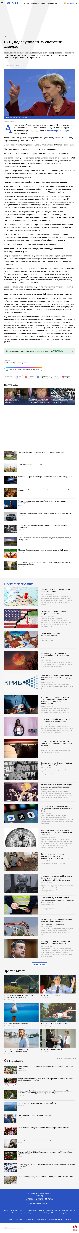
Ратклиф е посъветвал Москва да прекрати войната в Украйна (55, 942)
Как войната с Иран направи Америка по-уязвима (53, 612)
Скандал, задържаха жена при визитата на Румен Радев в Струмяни (45, 477)
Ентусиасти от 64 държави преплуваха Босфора (37, 1103)
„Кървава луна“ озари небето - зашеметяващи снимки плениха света (55, 655)
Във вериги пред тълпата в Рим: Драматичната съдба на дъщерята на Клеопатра (57, 832)
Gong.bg (22, 1210)
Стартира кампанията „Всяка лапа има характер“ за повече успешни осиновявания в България (45, 1079)
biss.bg (20, 505)
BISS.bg (72, 1210)
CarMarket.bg (63, 1210)
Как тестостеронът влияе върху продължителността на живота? (16, 1050)
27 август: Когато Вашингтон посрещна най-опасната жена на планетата (42, 526)
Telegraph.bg (63, 1213)
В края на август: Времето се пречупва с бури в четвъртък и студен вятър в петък (44, 539)
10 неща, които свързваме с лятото (54, 1023)
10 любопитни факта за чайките (16, 1023)
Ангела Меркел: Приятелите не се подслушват (12, 401)
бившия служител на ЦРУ (58, 130)
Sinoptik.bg (27, 1213)
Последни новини (18, 584)
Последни (25, 3)
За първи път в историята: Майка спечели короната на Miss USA (43, 1128)
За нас (10, 1219)
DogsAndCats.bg (51, 1210)
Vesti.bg (12, 3)
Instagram (67, 377)
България (35, 3)
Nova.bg (41, 1210)
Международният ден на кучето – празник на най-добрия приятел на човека (45, 1067)
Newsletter (30, 377)
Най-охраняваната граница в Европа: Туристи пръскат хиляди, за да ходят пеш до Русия (45, 563)
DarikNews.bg (32, 1210)
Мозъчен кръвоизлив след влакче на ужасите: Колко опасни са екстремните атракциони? (57, 921)
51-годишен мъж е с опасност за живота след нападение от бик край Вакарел (56, 743)
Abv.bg (6, 1210)
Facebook (56, 377)
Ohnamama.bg (16, 1213)
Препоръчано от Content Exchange (65, 1058)
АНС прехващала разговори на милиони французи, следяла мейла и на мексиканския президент (63, 399)
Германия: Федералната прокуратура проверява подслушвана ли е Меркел (39, 401)
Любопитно (52, 3)
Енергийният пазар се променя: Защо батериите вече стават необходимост (42, 502)
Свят (43, 3)
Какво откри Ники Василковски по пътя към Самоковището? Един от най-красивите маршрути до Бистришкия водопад (45, 1092)
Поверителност (42, 1219)
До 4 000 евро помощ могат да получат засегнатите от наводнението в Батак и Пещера (55, 856)
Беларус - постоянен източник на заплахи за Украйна (55, 590)
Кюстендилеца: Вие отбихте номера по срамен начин (39, 1140)
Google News (44, 377)
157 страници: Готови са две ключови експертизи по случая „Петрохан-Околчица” (46, 1165)
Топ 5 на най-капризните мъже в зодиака (34, 1115)
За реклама (18, 1219)
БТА (12, 360)
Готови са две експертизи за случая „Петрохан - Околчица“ (41, 452)
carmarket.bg (21, 515)
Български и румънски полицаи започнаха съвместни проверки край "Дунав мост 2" (57, 900)
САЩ (13, 363)
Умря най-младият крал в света (30, 464)
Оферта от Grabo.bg (46, 638)
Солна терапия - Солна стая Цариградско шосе (52, 634)
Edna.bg (53, 1213)
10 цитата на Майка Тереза (51, 1049)
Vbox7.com (14, 1210)
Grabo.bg (36, 1213)
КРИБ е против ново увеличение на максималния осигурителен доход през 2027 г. (56, 677)
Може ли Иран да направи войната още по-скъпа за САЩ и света (43, 550)
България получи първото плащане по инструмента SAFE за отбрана (45, 1176)
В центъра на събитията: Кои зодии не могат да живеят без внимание (56, 786)
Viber (20, 377)
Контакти (68, 1219)
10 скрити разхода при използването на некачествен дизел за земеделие (19, 996)
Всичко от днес (39, 964)
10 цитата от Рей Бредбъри (51, 995)
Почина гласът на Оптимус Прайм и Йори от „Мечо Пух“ (56, 764)
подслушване (23, 363)
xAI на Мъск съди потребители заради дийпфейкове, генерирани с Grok (56, 808)
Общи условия (29, 1219)
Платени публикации (55, 1219)
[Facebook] (39, 1222)
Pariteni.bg (45, 1213)
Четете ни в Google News (41, 1203)
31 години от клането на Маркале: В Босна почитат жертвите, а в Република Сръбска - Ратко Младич (56, 878)
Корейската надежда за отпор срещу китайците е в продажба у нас (44, 513)
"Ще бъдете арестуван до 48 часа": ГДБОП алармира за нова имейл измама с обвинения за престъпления (55, 700)
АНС (6, 363)
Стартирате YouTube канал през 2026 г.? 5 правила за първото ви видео (57, 720)
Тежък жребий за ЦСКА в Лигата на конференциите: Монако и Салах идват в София (45, 1153)
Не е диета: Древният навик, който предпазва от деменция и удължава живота (46, 490)
